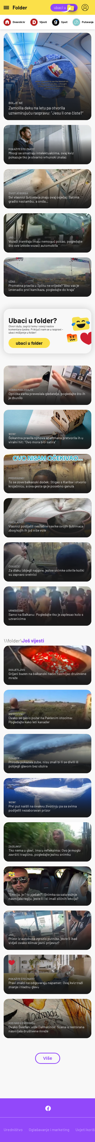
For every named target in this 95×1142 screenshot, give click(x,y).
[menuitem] (86, 7)
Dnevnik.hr (19, 22)
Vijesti (43, 22)
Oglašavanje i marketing (49, 1129)
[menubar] (86, 7)
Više (47, 1058)
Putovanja (88, 22)
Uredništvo (13, 1129)
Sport (64, 22)
